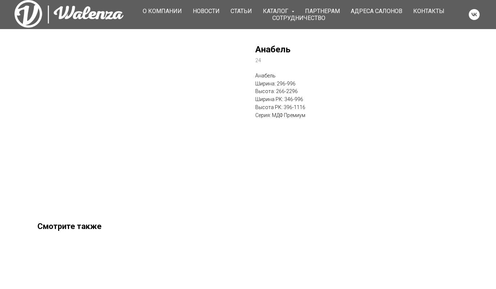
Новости (206, 11)
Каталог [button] (276, 11)
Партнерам (322, 11)
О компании (162, 11)
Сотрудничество (298, 18)
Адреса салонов (376, 11)
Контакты (428, 11)
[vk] (474, 14)
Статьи (241, 11)
